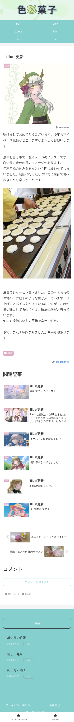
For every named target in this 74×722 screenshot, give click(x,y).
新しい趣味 (16, 654)
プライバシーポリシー (19, 705)
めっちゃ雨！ (16, 670)
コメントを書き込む (37, 582)
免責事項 (54, 705)
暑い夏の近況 (16, 637)
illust (9, 353)
